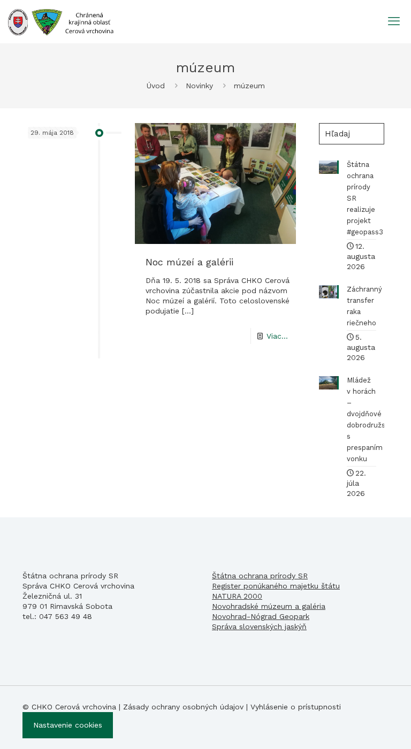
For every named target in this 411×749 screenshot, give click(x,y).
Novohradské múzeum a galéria (268, 606)
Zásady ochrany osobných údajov (183, 706)
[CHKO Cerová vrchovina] (60, 21)
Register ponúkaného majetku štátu (276, 586)
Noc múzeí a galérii (189, 262)
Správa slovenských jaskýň (259, 626)
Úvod (156, 85)
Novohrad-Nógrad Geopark (260, 616)
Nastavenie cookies (67, 725)
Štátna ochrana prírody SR (260, 575)
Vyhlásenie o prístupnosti (295, 706)
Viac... (277, 336)
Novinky (199, 85)
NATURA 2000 (237, 596)
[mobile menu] (394, 21)
